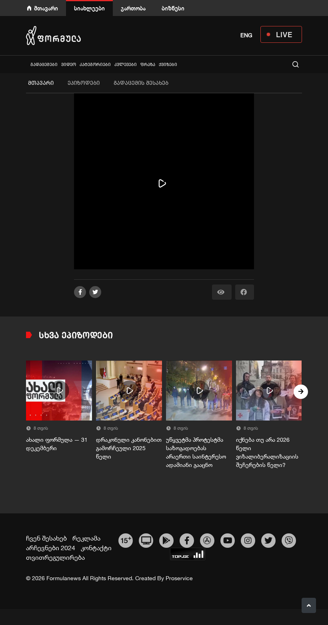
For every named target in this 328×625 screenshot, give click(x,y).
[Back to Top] (309, 605)
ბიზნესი (173, 8)
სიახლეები (89, 8)
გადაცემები (44, 64)
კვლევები (125, 64)
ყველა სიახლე (27, 64)
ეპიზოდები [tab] (84, 83)
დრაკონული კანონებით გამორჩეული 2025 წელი (129, 448)
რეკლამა (86, 538)
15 (125, 539)
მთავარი (46, 8)
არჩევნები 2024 (50, 547)
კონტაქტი (96, 547)
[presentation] (27, 392)
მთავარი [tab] (41, 83)
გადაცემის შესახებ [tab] (141, 83)
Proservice (179, 578)
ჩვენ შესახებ (46, 538)
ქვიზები (168, 64)
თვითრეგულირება (55, 557)
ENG (246, 35)
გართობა (133, 8)
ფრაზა (147, 64)
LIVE (284, 34)
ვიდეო (68, 64)
